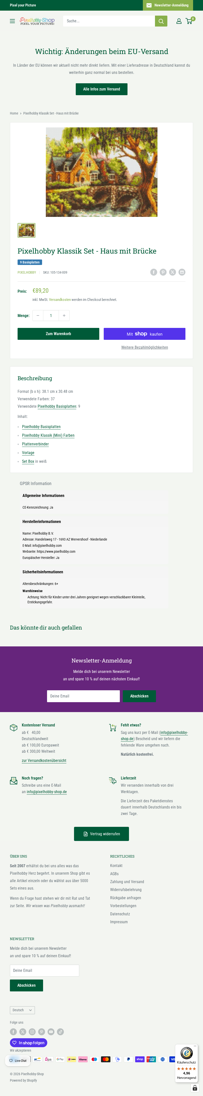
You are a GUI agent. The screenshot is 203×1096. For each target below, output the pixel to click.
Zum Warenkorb (58, 333)
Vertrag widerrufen (105, 834)
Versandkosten (60, 299)
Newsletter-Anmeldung (171, 5)
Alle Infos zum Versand (101, 89)
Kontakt (116, 865)
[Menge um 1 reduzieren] (38, 315)
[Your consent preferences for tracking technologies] (195, 1088)
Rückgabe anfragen (125, 897)
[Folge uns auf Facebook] (13, 1031)
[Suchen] (161, 21)
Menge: (23, 315)
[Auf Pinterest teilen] (163, 272)
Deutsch (18, 1010)
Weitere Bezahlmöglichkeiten (144, 347)
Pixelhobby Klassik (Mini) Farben (48, 435)
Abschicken (139, 696)
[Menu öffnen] (12, 21)
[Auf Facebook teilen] (153, 272)
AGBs (114, 873)
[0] (189, 21)
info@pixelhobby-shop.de (47, 791)
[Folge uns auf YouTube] (51, 1031)
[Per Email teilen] (181, 272)
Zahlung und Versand (127, 881)
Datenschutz (120, 914)
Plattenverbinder (35, 444)
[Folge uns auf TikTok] (60, 1031)
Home (14, 113)
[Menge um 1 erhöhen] (64, 315)
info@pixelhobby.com (47, 546)
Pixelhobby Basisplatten (57, 406)
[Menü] (195, 1047)
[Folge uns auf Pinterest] (41, 1031)
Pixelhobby (27, 272)
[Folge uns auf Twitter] (22, 1031)
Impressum (119, 922)
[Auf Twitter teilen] (172, 272)
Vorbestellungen (123, 905)
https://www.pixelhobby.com (56, 551)
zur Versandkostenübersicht (44, 760)
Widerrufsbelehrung (126, 889)
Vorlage (28, 452)
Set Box (28, 461)
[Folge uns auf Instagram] (32, 1031)
